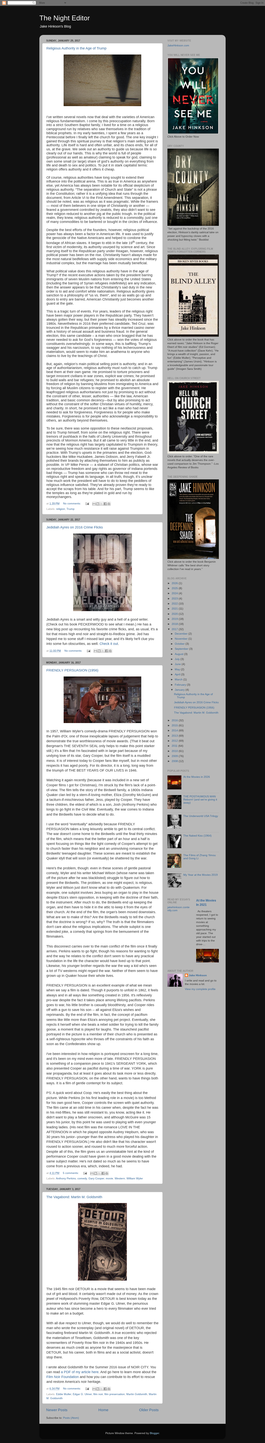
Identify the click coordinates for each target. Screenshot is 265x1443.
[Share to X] (101, 504)
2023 (175, 598)
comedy (82, 1178)
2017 (175, 629)
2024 (175, 593)
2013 (175, 735)
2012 (175, 740)
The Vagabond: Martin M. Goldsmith (74, 1197)
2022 (175, 603)
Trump (70, 509)
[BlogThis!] (98, 504)
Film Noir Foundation (62, 1377)
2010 (175, 751)
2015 (175, 725)
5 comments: (71, 1173)
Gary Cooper (96, 1178)
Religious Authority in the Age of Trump (76, 48)
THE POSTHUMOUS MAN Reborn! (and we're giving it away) (200, 799)
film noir (98, 1394)
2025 (175, 588)
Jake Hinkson (198, 975)
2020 (175, 613)
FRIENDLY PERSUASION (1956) (72, 670)
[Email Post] (87, 503)
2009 (175, 756)
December (181, 633)
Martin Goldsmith (136, 1394)
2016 (175, 720)
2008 (175, 761)
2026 (175, 583)
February (181, 684)
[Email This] (94, 504)
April (178, 674)
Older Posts (149, 1410)
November (181, 638)
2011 (175, 745)
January (180, 689)
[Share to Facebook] (105, 504)
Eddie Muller (63, 1394)
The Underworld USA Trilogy (200, 816)
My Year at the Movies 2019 (200, 874)
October (180, 643)
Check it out (109, 644)
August (179, 654)
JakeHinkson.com (178, 45)
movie (109, 1178)
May (178, 669)
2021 (175, 608)
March (179, 679)
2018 (175, 624)
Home (103, 1410)
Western (120, 1178)
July (177, 659)
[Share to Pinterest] (109, 504)
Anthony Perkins (66, 1178)
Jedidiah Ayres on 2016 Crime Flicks (74, 527)
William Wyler (134, 1178)
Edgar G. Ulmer (82, 1394)
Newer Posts (57, 1410)
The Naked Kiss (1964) (197, 835)
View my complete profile (200, 989)
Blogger (154, 1433)
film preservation (114, 1394)
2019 (175, 619)
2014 (175, 730)
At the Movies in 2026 (196, 776)
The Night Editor (64, 18)
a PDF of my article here (80, 1372)
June (178, 664)
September (182, 648)
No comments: (72, 503)
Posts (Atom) (71, 1417)
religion (60, 509)
